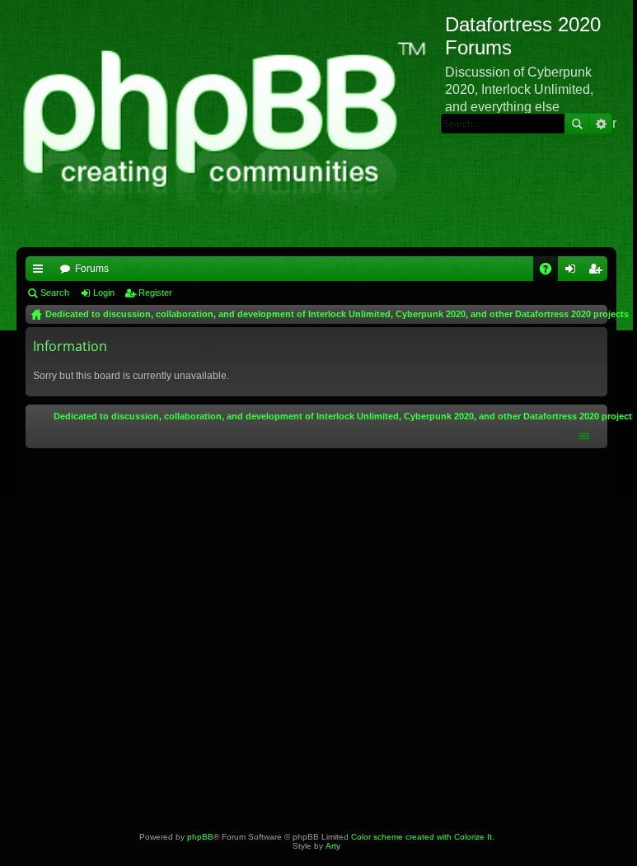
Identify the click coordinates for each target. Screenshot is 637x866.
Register (155, 292)
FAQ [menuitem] (551, 272)
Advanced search (600, 123)
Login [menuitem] (573, 272)
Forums (92, 268)
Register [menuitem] (598, 272)
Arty (333, 845)
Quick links (41, 272)
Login (104, 292)
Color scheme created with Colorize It (421, 836)
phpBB (200, 836)
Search (576, 123)
